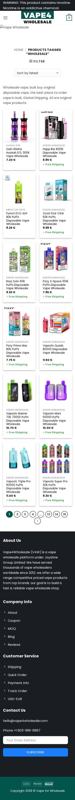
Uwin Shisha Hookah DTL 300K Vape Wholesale (18, 152)
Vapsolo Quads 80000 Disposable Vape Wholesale (55, 349)
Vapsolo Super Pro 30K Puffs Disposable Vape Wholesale (55, 487)
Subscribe (35, 752)
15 (64, 514)
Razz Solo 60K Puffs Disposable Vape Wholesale (17, 285)
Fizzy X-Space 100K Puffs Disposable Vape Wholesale (55, 285)
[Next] (37, 521)
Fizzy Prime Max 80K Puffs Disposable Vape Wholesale (17, 351)
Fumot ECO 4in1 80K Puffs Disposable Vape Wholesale (17, 219)
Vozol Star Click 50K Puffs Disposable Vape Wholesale (54, 219)
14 (56, 514)
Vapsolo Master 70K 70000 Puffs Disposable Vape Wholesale (17, 419)
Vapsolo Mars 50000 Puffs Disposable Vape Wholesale (54, 419)
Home (18, 49)
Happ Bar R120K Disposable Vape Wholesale (54, 152)
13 (48, 514)
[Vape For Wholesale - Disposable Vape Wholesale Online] (38, 18)
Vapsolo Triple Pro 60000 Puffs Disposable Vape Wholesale (18, 487)
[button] (5, 18)
